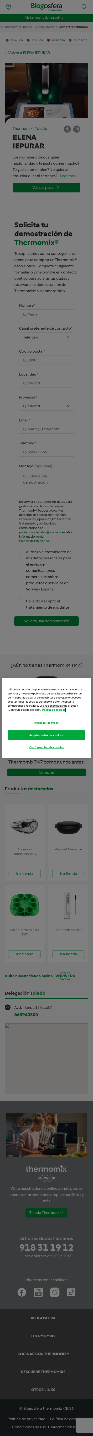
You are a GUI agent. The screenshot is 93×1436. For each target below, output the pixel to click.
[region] (46, 718)
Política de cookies (53, 709)
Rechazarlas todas (46, 722)
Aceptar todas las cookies (46, 735)
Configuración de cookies (46, 747)
